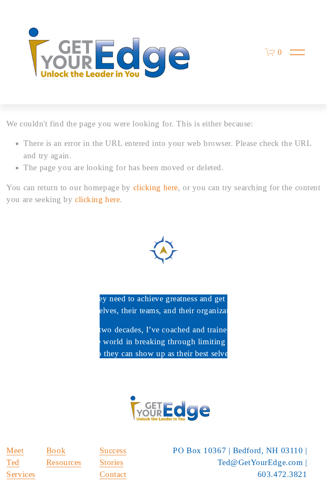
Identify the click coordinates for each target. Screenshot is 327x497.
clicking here (155, 187)
